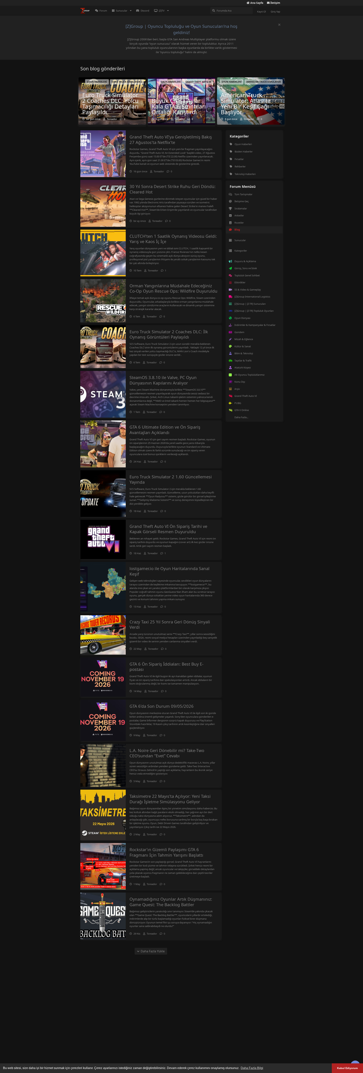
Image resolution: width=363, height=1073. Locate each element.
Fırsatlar (239, 159)
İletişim (275, 3)
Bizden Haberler (244, 151)
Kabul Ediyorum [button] (347, 1068)
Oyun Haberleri (243, 144)
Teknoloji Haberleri (245, 174)
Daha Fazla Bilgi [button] (252, 1068)
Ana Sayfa (256, 3)
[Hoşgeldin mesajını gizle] (279, 24)
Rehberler (240, 166)
